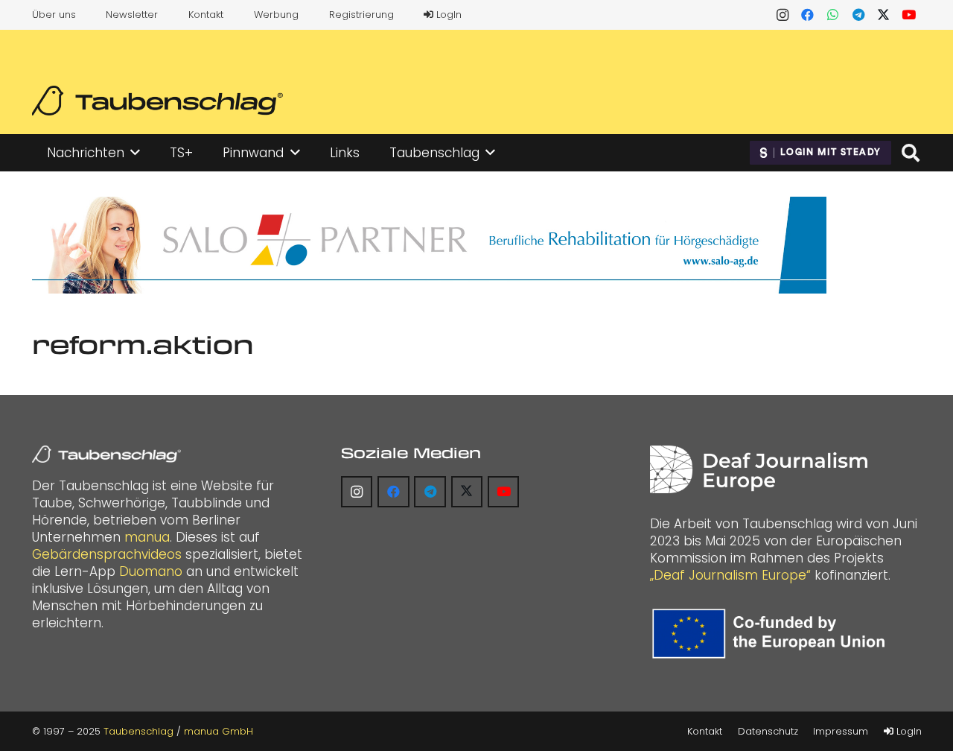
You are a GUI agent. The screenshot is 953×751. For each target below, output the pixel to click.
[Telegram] (858, 15)
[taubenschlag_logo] (157, 100)
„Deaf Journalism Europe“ (730, 575)
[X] (883, 15)
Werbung (276, 14)
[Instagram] (782, 15)
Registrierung (361, 14)
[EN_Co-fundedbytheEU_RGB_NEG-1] (772, 633)
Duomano (150, 571)
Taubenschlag (138, 731)
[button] (135, 152)
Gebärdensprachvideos (107, 554)
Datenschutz (768, 731)
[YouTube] (909, 15)
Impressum (840, 731)
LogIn (447, 14)
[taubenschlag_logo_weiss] (106, 454)
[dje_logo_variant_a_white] (758, 469)
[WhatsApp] (833, 15)
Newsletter (132, 14)
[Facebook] (807, 15)
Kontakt (205, 14)
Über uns (54, 14)
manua (147, 537)
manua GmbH (218, 731)
